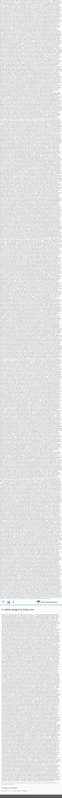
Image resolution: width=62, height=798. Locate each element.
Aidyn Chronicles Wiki (8, 239)
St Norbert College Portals (51, 118)
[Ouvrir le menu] (3, 602)
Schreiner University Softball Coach (15, 120)
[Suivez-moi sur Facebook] (14, 602)
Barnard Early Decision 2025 (39, 118)
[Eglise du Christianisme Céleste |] (38, 602)
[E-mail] (9, 603)
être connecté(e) (10, 790)
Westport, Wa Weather (28, 120)
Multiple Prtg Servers (38, 120)
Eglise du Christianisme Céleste (49, 602)
